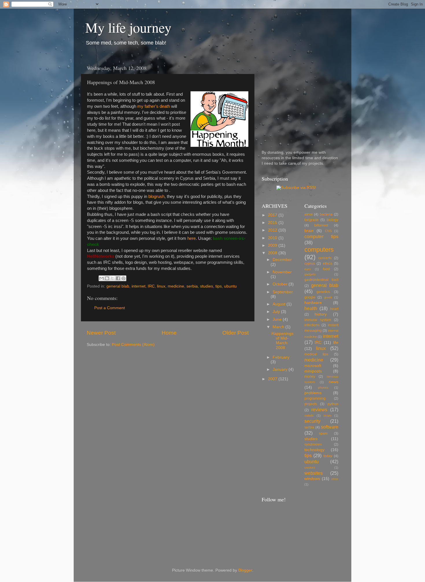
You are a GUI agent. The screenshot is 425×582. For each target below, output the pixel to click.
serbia (192, 286)
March (279, 327)
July (277, 311)
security (312, 421)
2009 (273, 245)
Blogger (245, 570)
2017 (273, 215)
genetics (323, 292)
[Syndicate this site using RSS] (296, 188)
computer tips (321, 236)
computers (319, 249)
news (333, 382)
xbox (334, 479)
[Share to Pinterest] (123, 278)
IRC (151, 286)
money (309, 377)
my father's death (153, 106)
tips (218, 286)
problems (312, 393)
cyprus (309, 264)
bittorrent (321, 225)
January (281, 369)
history (321, 314)
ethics (327, 264)
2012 (273, 230)
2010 (273, 238)
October (281, 284)
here (191, 238)
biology (332, 220)
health (310, 308)
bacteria (326, 214)
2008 (273, 253)
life (335, 342)
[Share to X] (112, 278)
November (282, 272)
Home (169, 333)
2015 (273, 222)
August (280, 304)
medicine (176, 286)
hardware (313, 303)
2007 (273, 379)
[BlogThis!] (107, 278)
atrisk (308, 214)
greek (328, 297)
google (309, 297)
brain (309, 231)
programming (315, 398)
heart (334, 309)
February (281, 357)
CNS (328, 231)
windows (312, 479)
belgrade (311, 220)
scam (327, 415)
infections (311, 325)
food (326, 269)
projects (310, 404)
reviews (319, 409)
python (333, 404)
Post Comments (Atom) (133, 344)
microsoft (312, 366)
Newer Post (101, 333)
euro (307, 269)
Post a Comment (109, 308)
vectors (309, 467)
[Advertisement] (298, 98)
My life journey (128, 27)
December (282, 259)
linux (161, 286)
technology (314, 450)
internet (138, 286)
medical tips (316, 354)
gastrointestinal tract (321, 280)
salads (309, 415)
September (283, 292)
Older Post (235, 333)
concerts (325, 258)
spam (323, 433)
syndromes (313, 444)
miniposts (313, 371)
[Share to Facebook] (118, 278)
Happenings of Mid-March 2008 (282, 340)
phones (323, 387)
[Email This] (101, 278)
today (328, 456)
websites (313, 473)
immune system (317, 320)
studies (206, 286)
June (278, 319)
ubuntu (230, 286)
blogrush (156, 196)
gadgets (310, 274)
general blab (117, 286)
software (329, 426)
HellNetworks (100, 256)
